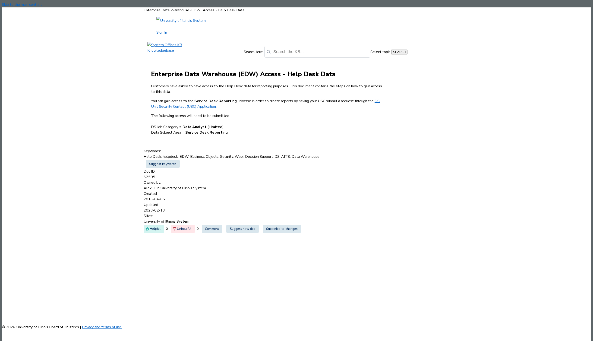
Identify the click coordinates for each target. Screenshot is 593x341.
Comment (212, 229)
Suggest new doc (242, 229)
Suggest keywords (162, 164)
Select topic (380, 51)
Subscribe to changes (282, 229)
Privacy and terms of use (102, 327)
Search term (253, 51)
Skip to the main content (22, 4)
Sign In (161, 32)
